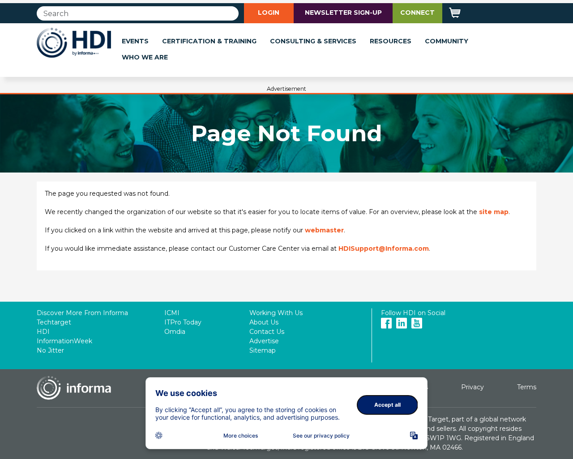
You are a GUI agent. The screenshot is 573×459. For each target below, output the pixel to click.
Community (446, 41)
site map (494, 212)
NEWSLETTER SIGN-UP (343, 12)
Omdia (174, 332)
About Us (263, 322)
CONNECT (417, 12)
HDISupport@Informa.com (383, 248)
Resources (390, 41)
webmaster (324, 230)
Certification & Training (209, 41)
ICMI (172, 313)
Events (135, 41)
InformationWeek (64, 341)
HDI (43, 332)
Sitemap (262, 350)
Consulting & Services (313, 41)
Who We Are (145, 57)
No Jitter (50, 350)
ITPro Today (182, 322)
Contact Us (266, 332)
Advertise (264, 341)
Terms (526, 387)
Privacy (472, 387)
